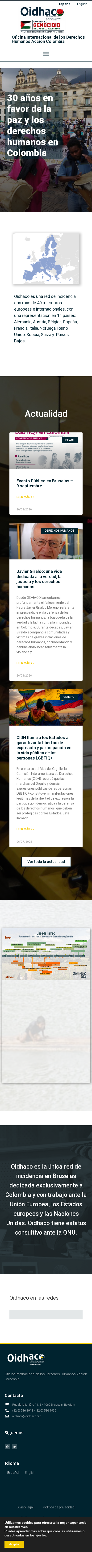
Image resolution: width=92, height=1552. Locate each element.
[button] (46, 54)
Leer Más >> (25, 497)
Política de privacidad (59, 1507)
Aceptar (14, 1544)
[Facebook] (7, 1446)
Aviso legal (25, 1507)
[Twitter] (14, 1446)
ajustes (40, 1535)
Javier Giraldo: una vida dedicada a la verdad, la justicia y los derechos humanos (39, 579)
